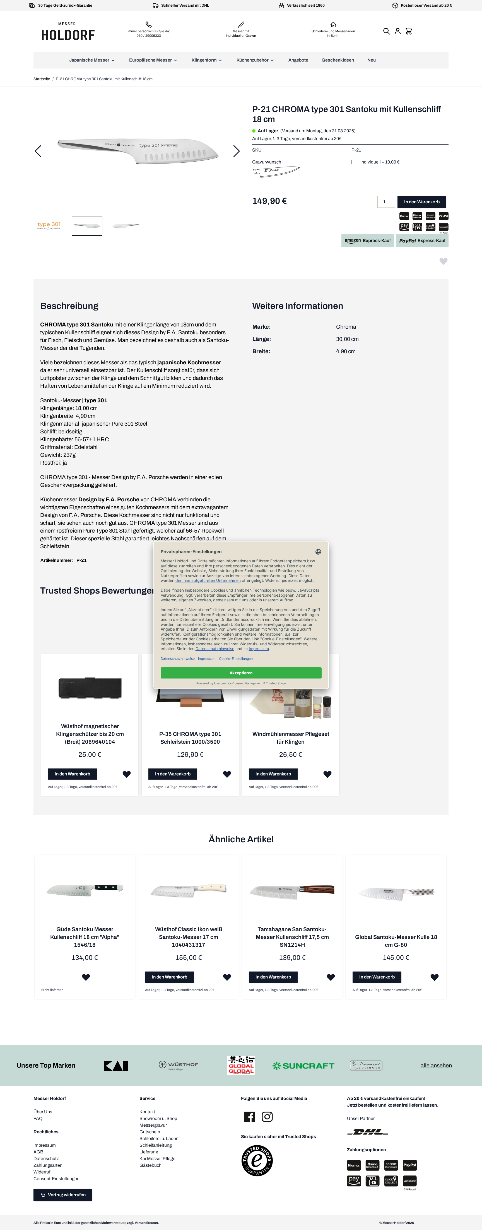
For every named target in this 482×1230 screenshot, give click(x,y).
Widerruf (41, 1172)
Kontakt (147, 1111)
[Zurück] (37, 151)
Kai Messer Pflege (157, 1158)
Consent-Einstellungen (56, 1178)
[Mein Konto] (398, 31)
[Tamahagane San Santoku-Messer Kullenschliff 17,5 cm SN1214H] (292, 893)
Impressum (44, 1145)
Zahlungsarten (47, 1165)
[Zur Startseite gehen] (68, 31)
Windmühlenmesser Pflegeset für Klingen (290, 738)
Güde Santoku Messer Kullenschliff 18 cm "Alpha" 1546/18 (84, 937)
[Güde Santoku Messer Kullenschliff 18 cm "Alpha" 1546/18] (84, 893)
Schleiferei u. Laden (159, 1138)
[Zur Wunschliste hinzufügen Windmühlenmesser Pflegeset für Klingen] (327, 774)
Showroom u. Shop (158, 1118)
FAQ (38, 1118)
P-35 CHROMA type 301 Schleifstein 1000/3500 (190, 738)
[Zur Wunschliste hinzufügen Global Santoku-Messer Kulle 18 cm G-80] (435, 977)
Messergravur (153, 1125)
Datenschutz (46, 1158)
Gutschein (149, 1131)
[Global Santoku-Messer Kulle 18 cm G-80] (396, 897)
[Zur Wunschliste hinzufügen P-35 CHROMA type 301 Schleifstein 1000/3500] (227, 774)
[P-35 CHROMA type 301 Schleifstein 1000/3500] (190, 695)
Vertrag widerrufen (67, 1194)
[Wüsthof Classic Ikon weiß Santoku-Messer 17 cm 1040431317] (188, 893)
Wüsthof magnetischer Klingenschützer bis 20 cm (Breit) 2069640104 (90, 734)
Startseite (41, 79)
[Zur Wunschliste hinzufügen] (443, 261)
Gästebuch (150, 1165)
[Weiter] (236, 151)
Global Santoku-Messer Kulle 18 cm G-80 (396, 941)
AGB (38, 1152)
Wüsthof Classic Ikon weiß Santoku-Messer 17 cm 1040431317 (188, 937)
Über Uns (42, 1111)
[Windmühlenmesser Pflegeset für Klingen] (290, 695)
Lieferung (148, 1152)
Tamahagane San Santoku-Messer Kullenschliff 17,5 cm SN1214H (292, 937)
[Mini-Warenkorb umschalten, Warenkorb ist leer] (409, 31)
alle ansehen (436, 1065)
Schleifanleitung (155, 1145)
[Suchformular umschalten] (387, 31)
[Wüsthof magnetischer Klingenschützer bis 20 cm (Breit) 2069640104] (90, 691)
